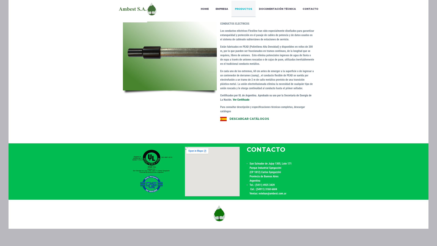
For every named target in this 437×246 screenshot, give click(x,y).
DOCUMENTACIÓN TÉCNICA (277, 8)
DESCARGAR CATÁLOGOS (249, 118)
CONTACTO (310, 8)
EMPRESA (222, 8)
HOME (205, 8)
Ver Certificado (241, 99)
